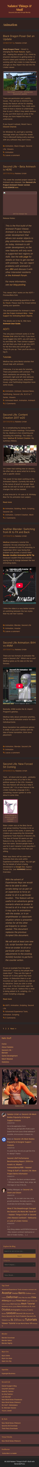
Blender (17, 625)
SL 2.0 (14, 1319)
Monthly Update (13, 1306)
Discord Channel (9, 127)
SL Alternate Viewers (9, 1408)
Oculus (6, 1309)
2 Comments (10, 518)
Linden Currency (6, 1304)
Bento (21, 1292)
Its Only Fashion (7, 1394)
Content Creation (21, 515)
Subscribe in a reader (9, 1453)
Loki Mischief (6, 1397)
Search (20, 1256)
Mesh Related (7, 1059)
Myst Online (6, 1356)
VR (31, 1323)
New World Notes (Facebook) (12, 1400)
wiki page (23, 256)
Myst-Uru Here (7, 1358)
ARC (35, 1289)
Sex (9, 1320)
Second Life (18, 394)
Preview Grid (8, 336)
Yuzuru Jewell (6, 1411)
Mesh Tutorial (28, 1303)
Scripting (30, 509)
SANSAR (11, 1313)
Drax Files (21, 1297)
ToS (23, 1320)
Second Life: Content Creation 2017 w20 (15, 416)
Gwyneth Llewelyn (8, 1389)
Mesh (24, 509)
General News (28, 391)
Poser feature (19, 52)
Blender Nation (7, 1340)
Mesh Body (17, 1304)
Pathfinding (7, 394)
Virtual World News (22, 1323)
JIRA (11, 269)
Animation (9, 146)
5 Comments (10, 1018)
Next (13, 1029)
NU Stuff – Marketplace (10, 1405)
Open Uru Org (6, 1361)
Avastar (17, 628)
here (16, 187)
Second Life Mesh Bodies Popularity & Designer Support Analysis (21, 1117)
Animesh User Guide (11, 324)
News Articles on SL (24, 1306)
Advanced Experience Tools (16, 1011)
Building (17, 509)
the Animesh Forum (17, 275)
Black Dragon (19, 146)
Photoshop (24, 1310)
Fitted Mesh (21, 1300)
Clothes (28, 1293)
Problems (30, 1310)
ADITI (7, 1005)
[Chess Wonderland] (20, 454)
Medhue (6, 542)
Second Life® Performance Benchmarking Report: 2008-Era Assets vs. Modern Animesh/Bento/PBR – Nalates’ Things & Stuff (20, 1164)
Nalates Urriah (13, 1114)
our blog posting (17, 284)
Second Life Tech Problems (16, 1316)
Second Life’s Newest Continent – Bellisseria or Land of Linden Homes (21, 1218)
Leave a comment (12, 155)
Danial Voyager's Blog (9, 1386)
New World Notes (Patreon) (11, 1402)
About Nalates (7, 1047)
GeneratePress (19, 1464)
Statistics (5, 1062)
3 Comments (10, 404)
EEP (10, 1301)
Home (4, 1044)
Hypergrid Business (8, 1373)
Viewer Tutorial (8, 1323)
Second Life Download (9, 1426)
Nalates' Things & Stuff (19, 8)
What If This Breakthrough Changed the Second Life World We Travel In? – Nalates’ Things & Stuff (21, 1211)
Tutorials (31, 1319)
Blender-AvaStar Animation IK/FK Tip (18, 555)
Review (4, 1313)
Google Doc (20, 867)
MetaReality (5, 1306)
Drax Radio (28, 1297)
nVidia (33, 1306)
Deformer (12, 1297)
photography (15, 1310)
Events (14, 1301)
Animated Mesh (11, 400)
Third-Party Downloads (10, 1428)
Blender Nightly (7, 1343)
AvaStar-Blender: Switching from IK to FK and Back (19, 531)
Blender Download (8, 1338)
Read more (7, 502)
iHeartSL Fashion (8, 1391)
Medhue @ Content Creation (19, 438)
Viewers (10, 149)
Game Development (10, 1056)
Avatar (15, 1293)
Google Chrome (31, 1301)
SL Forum (7, 303)
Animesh (17, 391)
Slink (20, 1320)
